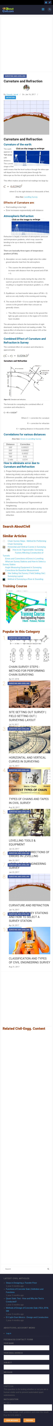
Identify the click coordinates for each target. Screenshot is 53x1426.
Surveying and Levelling (15, 76)
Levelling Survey (31, 197)
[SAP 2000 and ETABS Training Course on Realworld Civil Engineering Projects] (26, 606)
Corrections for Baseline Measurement (22, 570)
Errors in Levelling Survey (31, 439)
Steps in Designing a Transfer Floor (21, 1283)
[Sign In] (46, 2)
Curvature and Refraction (29, 905)
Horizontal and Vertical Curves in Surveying (27, 547)
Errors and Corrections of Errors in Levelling (24, 559)
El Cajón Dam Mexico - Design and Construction (27, 1317)
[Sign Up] (50, 2)
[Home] (8, 10)
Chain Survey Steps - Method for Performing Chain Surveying (27, 670)
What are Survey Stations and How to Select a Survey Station (28, 917)
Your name (9, 1343)
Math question (11, 1399)
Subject (8, 1362)
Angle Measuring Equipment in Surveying (23, 567)
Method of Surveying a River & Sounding (25, 579)
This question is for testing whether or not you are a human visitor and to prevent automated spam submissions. (26, 1400)
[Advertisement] (26, 44)
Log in (8, 1333)
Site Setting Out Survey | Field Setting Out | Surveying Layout (27, 716)
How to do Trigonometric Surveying (28, 550)
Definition (10, 97)
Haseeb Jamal (12, 94)
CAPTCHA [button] (8, 1386)
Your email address (13, 1353)
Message (8, 1372)
